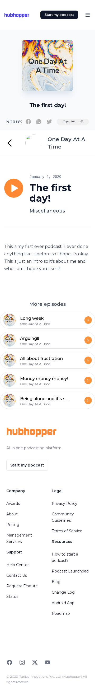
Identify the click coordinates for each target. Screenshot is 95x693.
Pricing (12, 524)
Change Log (63, 592)
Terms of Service (67, 531)
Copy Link (69, 121)
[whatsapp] (39, 121)
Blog (56, 581)
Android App (63, 602)
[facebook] (28, 121)
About (12, 514)
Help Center (17, 564)
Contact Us (16, 575)
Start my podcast (59, 15)
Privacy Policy (64, 503)
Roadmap (61, 613)
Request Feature (22, 586)
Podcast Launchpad (70, 571)
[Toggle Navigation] (87, 15)
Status (12, 596)
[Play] (13, 188)
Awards (13, 503)
